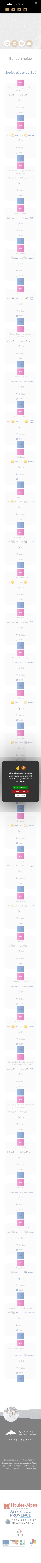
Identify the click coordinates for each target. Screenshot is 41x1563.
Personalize (20, 796)
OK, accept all (21, 787)
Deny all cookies (21, 791)
